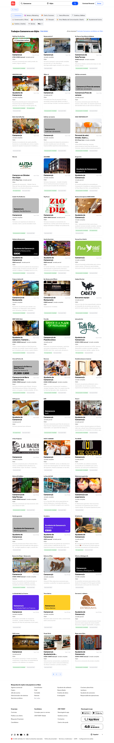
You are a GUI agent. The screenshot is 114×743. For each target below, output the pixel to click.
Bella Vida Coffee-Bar (18, 117)
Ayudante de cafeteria (64, 687)
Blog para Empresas (17, 719)
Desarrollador (61, 690)
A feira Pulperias (17, 438)
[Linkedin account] (27, 734)
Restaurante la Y (48, 36)
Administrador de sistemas (19, 695)
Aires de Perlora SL (17, 359)
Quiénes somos (63, 715)
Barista (33, 24)
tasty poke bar (79, 319)
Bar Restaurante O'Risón (50, 279)
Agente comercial (16, 687)
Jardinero (83, 690)
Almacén (51, 19)
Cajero (13, 690)
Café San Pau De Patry (18, 36)
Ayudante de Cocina (95, 19)
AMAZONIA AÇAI (17, 74)
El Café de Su (78, 516)
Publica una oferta (17, 715)
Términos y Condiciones (65, 738)
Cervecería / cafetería (81, 593)
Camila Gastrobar (49, 239)
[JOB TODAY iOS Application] (86, 713)
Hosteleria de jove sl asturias (83, 359)
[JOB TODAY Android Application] (97, 713)
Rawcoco (46, 359)
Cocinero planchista (87, 687)
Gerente (36, 695)
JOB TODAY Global (40, 715)
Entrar (99, 3)
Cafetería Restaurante (18, 239)
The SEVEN (78, 438)
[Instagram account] (15, 734)
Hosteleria (47, 516)
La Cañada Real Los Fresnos (20, 593)
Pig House (46, 196)
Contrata (14, 712)
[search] (75, 3)
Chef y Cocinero (49, 15)
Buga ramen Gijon (80, 633)
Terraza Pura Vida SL (81, 239)
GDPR (75, 738)
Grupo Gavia (47, 633)
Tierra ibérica (47, 593)
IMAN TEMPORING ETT (81, 117)
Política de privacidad (51, 738)
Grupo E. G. (78, 156)
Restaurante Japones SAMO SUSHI (85, 196)
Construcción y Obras (21, 19)
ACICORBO (47, 156)
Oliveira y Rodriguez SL (81, 556)
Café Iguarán (16, 398)
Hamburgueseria (17, 516)
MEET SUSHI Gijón (17, 319)
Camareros (17, 15)
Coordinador (38, 687)
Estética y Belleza (79, 15)
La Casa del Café (48, 476)
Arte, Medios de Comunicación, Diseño (71, 19)
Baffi (45, 398)
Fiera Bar (46, 319)
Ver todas (37, 698)
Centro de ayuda (63, 722)
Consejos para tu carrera (42, 712)
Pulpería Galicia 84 (17, 279)
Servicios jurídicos (17, 698)
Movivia (14, 156)
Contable (37, 693)
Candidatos (14, 722)
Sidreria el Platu (48, 556)
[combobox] (34, 3)
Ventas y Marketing (33, 15)
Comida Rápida (38, 19)
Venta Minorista (64, 15)
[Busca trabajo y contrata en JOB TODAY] (13, 3)
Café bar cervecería (80, 74)
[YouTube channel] (21, 734)
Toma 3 (77, 398)
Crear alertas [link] (44, 31)
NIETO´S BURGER (48, 438)
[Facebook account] (18, 734)
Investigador (61, 695)
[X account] (24, 734)
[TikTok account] (12, 734)
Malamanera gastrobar (81, 476)
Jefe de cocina (15, 693)
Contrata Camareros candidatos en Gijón (90, 31)
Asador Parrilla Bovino (18, 196)
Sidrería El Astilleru (17, 476)
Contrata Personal (88, 3)
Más (39, 24)
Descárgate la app (63, 712)
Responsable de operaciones (90, 695)
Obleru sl (46, 74)
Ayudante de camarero (88, 693)
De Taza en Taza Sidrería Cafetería (84, 36)
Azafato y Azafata (20, 24)
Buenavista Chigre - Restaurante (21, 556)
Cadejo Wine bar (79, 279)
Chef (35, 690)
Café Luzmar (16, 633)
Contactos (61, 719)
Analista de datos (62, 693)
